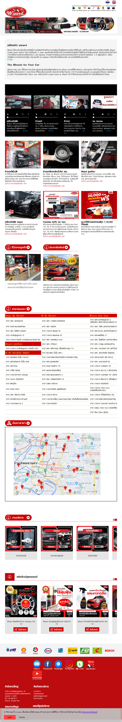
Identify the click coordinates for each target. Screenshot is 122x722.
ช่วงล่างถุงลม (38, 698)
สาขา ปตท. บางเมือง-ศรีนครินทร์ (53, 320)
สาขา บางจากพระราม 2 (14, 403)
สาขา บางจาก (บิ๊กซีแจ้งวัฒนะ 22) (102, 394)
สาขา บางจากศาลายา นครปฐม (17, 374)
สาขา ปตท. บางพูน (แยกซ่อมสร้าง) (102, 343)
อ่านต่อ (10, 59)
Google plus (91, 665)
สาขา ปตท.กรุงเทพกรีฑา (50, 361)
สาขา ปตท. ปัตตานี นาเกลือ (15, 394)
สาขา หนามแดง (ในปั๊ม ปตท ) (52, 352)
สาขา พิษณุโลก (11, 383)
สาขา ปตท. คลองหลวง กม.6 (52, 339)
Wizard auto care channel (37, 675)
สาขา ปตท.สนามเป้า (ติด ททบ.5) (101, 356)
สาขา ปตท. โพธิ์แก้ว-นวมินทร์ (16, 330)
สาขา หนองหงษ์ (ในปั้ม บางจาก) (17, 356)
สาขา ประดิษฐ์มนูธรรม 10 (15, 335)
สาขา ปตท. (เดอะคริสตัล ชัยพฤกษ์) (102, 352)
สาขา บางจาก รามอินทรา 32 (100, 365)
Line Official (80, 665)
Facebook (48, 665)
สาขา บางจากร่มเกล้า (49, 403)
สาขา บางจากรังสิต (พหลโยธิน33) (54, 388)
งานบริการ (37, 691)
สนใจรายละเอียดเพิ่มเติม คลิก (16, 183)
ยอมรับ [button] (10, 717)
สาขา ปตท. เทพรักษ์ (49, 326)
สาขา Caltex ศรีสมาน (49, 383)
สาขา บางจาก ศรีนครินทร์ (99, 383)
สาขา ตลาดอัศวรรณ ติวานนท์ (16, 398)
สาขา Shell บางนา (12, 388)
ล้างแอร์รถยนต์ (38, 693)
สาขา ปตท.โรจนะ (12, 365)
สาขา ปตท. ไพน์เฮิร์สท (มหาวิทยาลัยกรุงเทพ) (105, 339)
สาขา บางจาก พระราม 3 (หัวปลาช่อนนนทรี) (105, 370)
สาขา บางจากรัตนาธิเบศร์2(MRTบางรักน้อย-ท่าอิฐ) (60, 356)
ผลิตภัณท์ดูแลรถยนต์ (40, 696)
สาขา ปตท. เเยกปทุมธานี (14, 320)
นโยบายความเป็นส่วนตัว (89, 711)
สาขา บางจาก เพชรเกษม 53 (52, 335)
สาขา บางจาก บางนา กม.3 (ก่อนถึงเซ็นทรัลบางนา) (99, 389)
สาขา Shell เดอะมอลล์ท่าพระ (16, 326)
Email (37, 665)
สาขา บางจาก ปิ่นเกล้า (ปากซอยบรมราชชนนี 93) (23, 339)
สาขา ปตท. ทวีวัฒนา (49, 343)
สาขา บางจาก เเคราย (49, 394)
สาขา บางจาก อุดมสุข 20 (51, 330)
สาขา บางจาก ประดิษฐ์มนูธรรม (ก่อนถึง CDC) (22, 348)
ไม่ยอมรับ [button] (22, 717)
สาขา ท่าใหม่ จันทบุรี (13, 370)
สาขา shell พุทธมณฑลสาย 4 (52, 374)
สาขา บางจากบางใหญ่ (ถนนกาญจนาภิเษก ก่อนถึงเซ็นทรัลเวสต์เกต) (65, 398)
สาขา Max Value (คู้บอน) (99, 412)
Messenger (58, 665)
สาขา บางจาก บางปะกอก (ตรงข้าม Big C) (105, 403)
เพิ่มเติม (25, 130)
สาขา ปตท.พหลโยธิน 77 (98, 335)
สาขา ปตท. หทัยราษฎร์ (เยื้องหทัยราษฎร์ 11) (58, 348)
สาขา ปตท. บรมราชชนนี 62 (100, 361)
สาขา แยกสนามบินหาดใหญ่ (51, 370)
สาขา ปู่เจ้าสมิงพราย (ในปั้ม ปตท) (17, 361)
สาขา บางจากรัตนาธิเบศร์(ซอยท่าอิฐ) (103, 398)
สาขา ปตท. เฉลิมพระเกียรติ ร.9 (53, 378)
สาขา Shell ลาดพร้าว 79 (51, 365)
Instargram (69, 665)
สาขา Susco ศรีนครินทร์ (14, 378)
